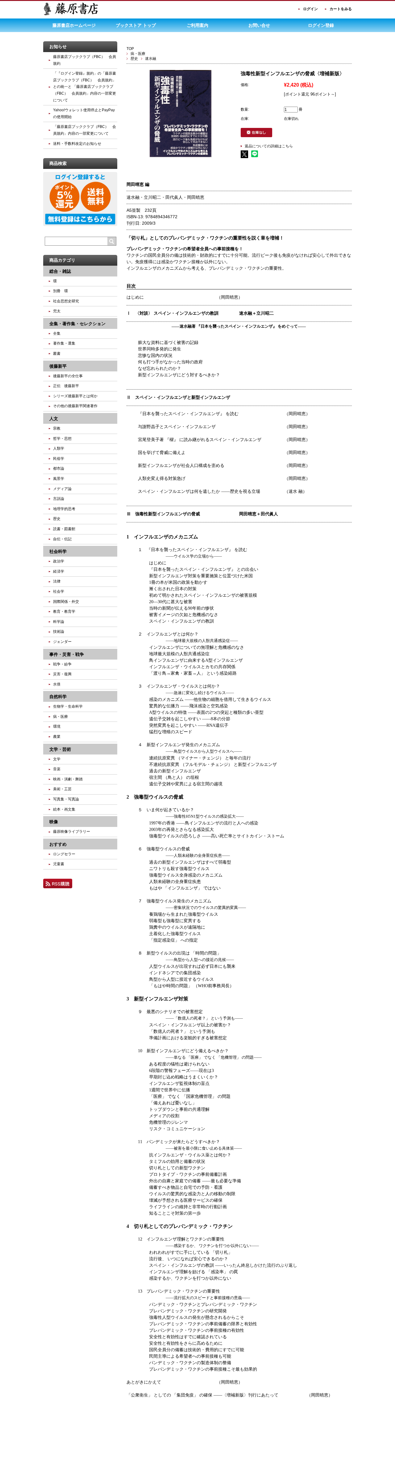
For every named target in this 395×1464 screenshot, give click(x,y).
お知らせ (58, 46)
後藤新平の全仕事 (68, 376)
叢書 (56, 353)
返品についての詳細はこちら (269, 146)
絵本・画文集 (64, 809)
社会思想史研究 (66, 301)
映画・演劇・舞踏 (68, 779)
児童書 (58, 864)
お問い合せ (259, 25)
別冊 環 (60, 291)
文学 (56, 759)
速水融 (150, 58)
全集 (56, 333)
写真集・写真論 (66, 799)
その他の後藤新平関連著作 (75, 406)
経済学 (58, 571)
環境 (56, 726)
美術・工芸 (62, 789)
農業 (56, 736)
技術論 (58, 631)
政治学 (58, 561)
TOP (130, 49)
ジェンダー (62, 642)
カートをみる (341, 9)
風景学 (58, 478)
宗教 (56, 428)
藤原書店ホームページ (74, 25)
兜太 (56, 311)
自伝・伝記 (62, 539)
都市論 (58, 468)
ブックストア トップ (136, 25)
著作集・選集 (64, 343)
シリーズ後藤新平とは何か (75, 396)
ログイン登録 (321, 25)
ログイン (310, 9)
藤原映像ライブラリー (71, 831)
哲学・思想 (62, 438)
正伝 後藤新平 (66, 386)
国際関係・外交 (66, 601)
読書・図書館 (64, 529)
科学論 (58, 622)
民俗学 (58, 458)
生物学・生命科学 (68, 706)
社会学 (58, 591)
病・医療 (138, 53)
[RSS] (57, 885)
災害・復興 (62, 674)
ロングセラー (64, 854)
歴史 (134, 58)
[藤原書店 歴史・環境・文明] (71, 14)
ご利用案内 (197, 25)
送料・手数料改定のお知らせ (77, 143)
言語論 (58, 499)
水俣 (56, 684)
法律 (56, 581)
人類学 (58, 448)
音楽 (56, 769)
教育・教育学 (64, 611)
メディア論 (62, 489)
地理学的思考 (64, 509)
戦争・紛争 (62, 664)
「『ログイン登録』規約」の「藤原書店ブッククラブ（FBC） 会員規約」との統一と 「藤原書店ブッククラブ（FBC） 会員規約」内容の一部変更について (84, 86)
